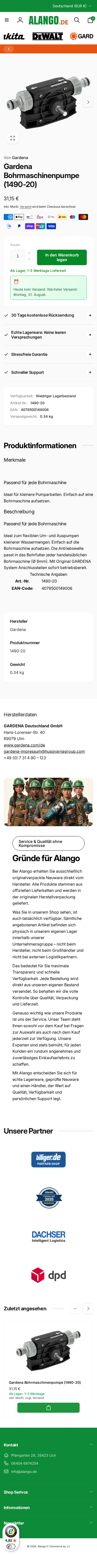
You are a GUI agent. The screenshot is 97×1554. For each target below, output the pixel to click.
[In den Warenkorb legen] (48, 1408)
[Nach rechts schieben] (88, 102)
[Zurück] (9, 49)
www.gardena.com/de (24, 745)
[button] (6, 19)
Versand (25, 206)
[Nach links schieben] (9, 102)
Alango (42, 1546)
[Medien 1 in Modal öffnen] (48, 102)
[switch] (10, 1546)
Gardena (16, 157)
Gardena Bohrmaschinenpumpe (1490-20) (45, 1382)
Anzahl (15, 244)
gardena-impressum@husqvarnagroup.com (44, 751)
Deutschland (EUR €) (70, 6)
